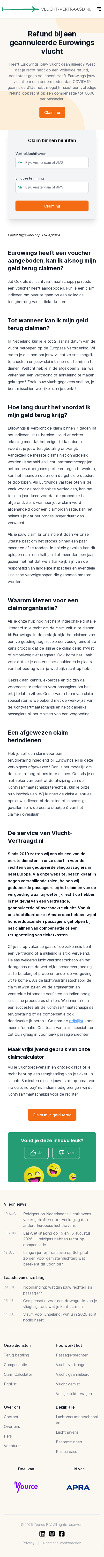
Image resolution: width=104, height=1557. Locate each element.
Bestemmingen (69, 1441)
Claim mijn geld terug (52, 1114)
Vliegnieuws (15, 1204)
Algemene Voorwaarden (62, 1543)
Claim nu (52, 112)
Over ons (12, 1426)
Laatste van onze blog (24, 1277)
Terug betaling (16, 1355)
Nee (70, 1152)
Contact (11, 1416)
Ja (40, 1152)
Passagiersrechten (72, 1355)
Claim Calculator (18, 1374)
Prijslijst (10, 1384)
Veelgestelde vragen (74, 1393)
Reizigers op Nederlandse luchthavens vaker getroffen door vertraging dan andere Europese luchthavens (57, 1219)
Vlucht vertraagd (71, 1364)
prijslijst (76, 1020)
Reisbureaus (66, 1451)
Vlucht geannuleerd (73, 1374)
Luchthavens (67, 1432)
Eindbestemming (29, 178)
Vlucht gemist (68, 1384)
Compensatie (15, 1364)
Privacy (29, 1543)
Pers (8, 1436)
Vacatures (13, 1445)
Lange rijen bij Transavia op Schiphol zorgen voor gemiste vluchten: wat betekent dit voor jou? (55, 1258)
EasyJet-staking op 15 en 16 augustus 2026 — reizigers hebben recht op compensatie (57, 1239)
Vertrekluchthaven (30, 154)
